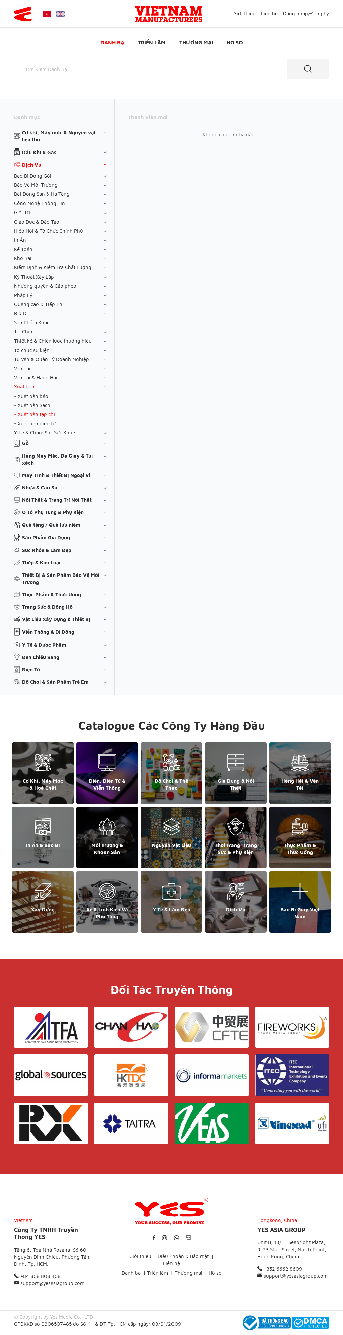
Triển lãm (152, 42)
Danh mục (27, 117)
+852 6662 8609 (282, 1269)
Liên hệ (269, 13)
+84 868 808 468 (40, 1276)
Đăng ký (319, 13)
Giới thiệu (244, 13)
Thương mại (196, 42)
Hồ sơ (235, 42)
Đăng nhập (295, 13)
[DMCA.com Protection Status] (310, 1323)
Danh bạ (112, 42)
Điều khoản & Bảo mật (183, 1256)
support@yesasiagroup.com (51, 1283)
